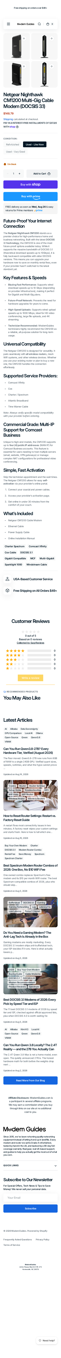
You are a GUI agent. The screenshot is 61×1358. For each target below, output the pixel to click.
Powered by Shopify (37, 1231)
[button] (8, 24)
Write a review (30, 678)
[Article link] (30, 751)
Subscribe (30, 1208)
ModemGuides (18, 1231)
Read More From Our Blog (30, 1080)
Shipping (8, 119)
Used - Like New (36, 145)
